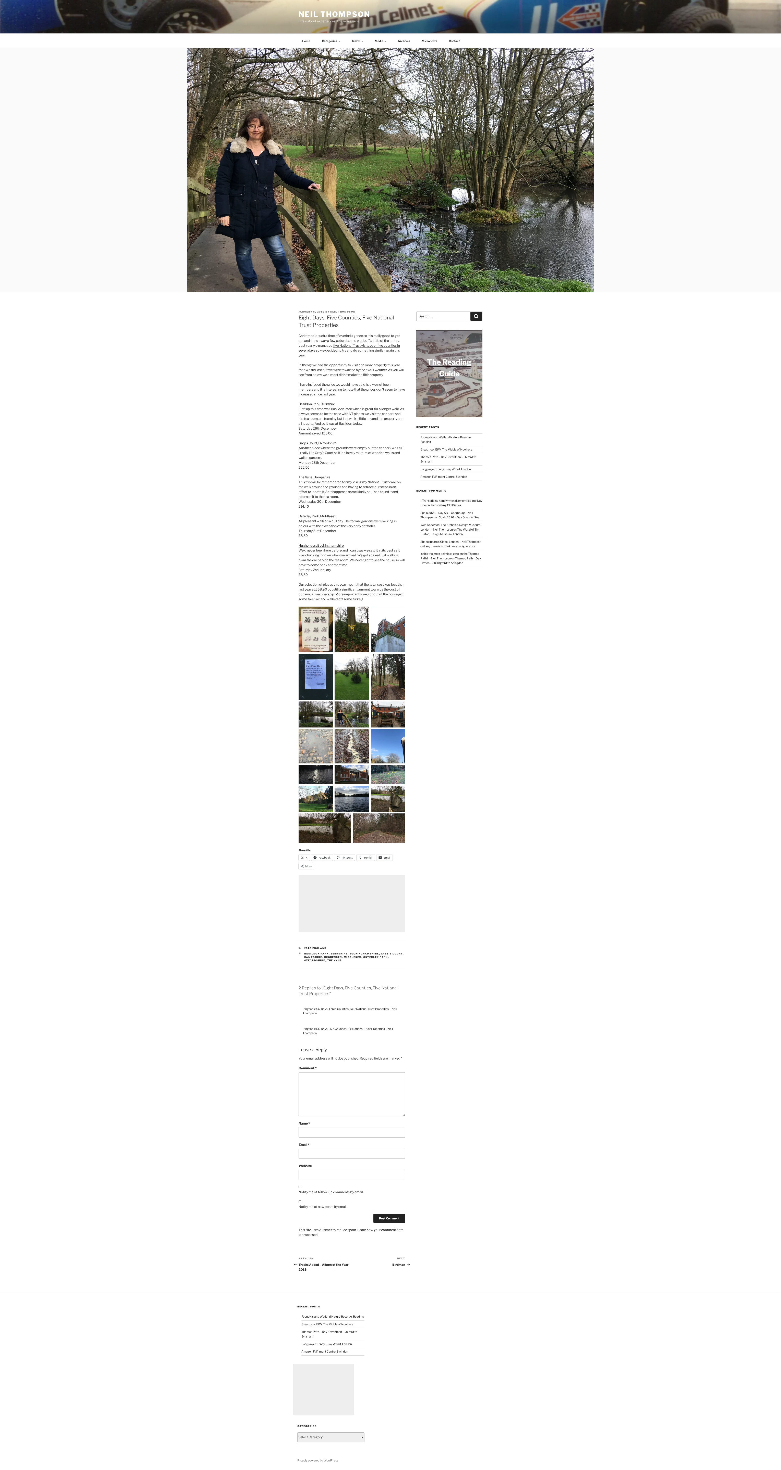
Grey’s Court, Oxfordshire (317, 443)
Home (306, 41)
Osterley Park (375, 957)
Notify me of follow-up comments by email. (331, 1192)
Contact (454, 41)
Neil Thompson (334, 14)
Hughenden (333, 957)
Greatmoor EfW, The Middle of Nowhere (446, 449)
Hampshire (313, 957)
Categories (329, 41)
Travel (356, 41)
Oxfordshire (314, 960)
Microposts (429, 41)
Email (304, 1145)
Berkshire (339, 953)
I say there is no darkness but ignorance (449, 546)
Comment (308, 1068)
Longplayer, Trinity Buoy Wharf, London (445, 469)
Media (379, 41)
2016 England (315, 948)
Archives (404, 41)
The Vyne (334, 960)
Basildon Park (316, 953)
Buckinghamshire (364, 953)
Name (304, 1123)
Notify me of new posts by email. (323, 1207)
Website (305, 1166)
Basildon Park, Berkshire (317, 404)
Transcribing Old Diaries (445, 505)
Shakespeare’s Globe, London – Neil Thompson (450, 541)
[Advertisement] (352, 903)
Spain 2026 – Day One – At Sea (459, 517)
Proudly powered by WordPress (317, 1460)
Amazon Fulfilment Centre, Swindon (443, 476)
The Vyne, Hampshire (314, 477)
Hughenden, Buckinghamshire (321, 545)
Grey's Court (392, 953)
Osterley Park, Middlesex (317, 516)
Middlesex (352, 957)
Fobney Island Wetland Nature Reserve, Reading (332, 1316)
